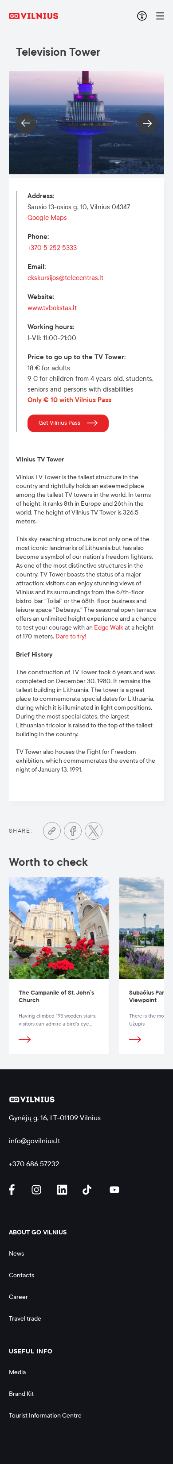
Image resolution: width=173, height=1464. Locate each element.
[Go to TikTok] (89, 1190)
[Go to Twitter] (93, 831)
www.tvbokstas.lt (52, 308)
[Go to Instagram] (37, 1190)
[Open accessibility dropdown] (142, 16)
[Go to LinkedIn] (63, 1190)
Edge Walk (108, 627)
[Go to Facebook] (73, 831)
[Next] (147, 123)
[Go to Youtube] (115, 1190)
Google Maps (47, 218)
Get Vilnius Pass (59, 423)
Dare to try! (70, 636)
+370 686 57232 (34, 1164)
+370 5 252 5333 (52, 248)
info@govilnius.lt (34, 1141)
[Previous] (26, 123)
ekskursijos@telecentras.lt (65, 278)
